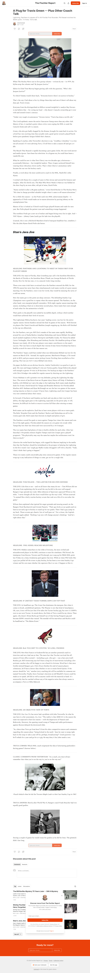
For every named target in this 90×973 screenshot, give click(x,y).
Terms (50, 960)
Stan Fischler (21, 23)
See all (16, 934)
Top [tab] (15, 886)
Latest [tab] (19, 886)
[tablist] (20, 864)
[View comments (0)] (19, 29)
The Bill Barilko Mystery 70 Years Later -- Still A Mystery (35, 891)
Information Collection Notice (44, 926)
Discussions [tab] (26, 886)
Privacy (46, 960)
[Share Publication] (68, 3)
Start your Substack (40, 965)
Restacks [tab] (24, 864)
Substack (36, 969)
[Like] (15, 29)
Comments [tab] (17, 864)
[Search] (64, 3)
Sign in (84, 3)
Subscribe (75, 3)
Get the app (53, 965)
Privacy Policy (58, 926)
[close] (61, 895)
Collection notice (58, 960)
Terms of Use (53, 924)
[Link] (10, 232)
